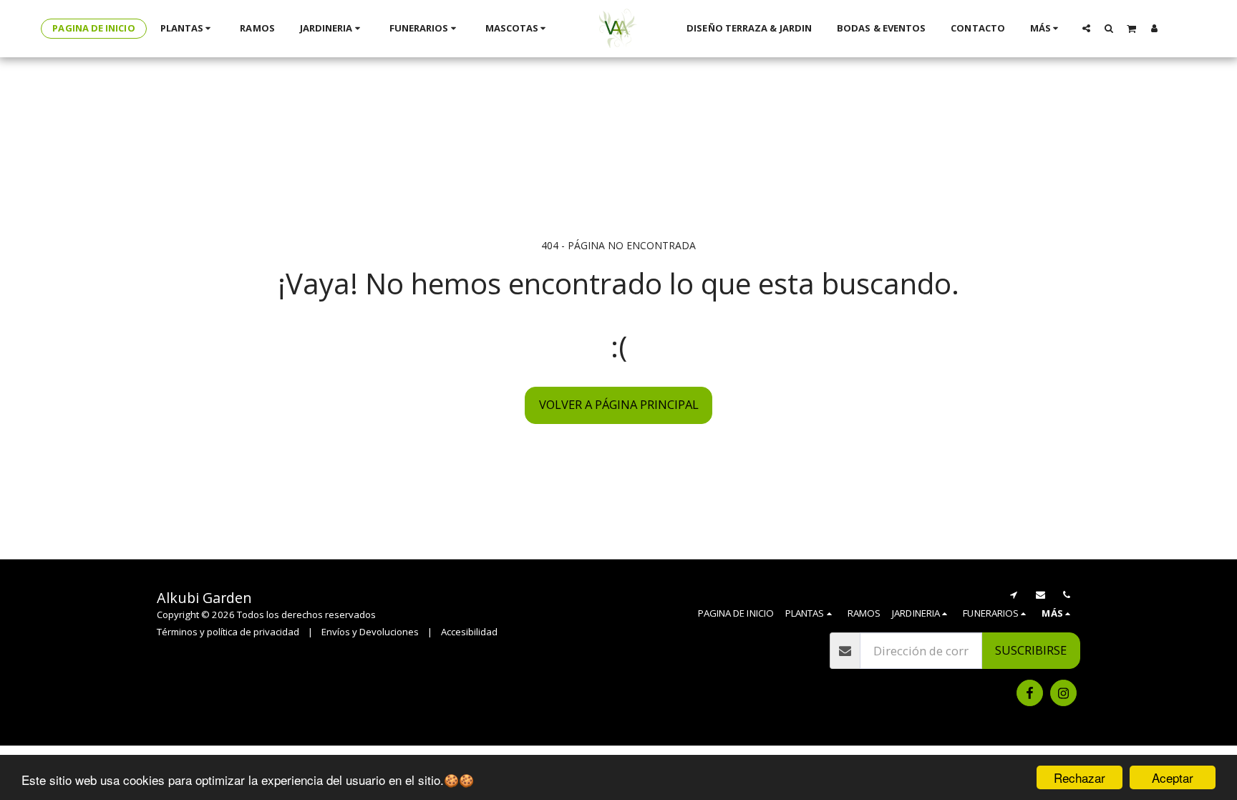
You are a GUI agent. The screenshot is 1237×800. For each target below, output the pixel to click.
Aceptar (1172, 777)
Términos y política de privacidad (228, 631)
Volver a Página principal (619, 404)
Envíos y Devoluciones (370, 631)
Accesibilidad (469, 631)
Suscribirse (1031, 650)
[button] (1086, 28)
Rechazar (1079, 777)
